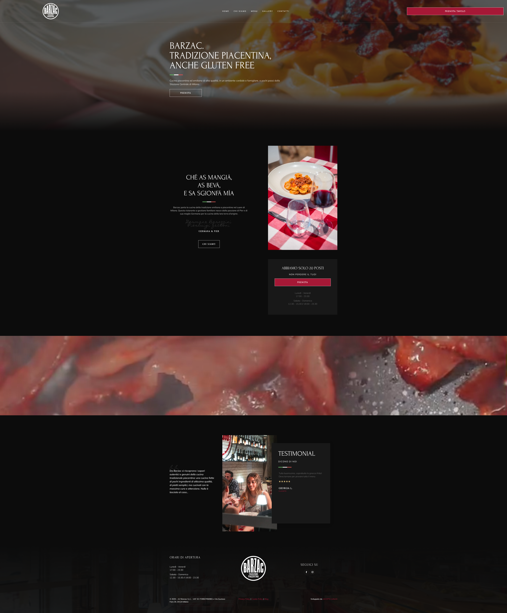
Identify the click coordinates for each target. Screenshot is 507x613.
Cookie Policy (257, 599)
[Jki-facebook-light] (306, 572)
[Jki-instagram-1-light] (312, 572)
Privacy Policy (244, 599)
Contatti (283, 11)
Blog (266, 599)
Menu (254, 11)
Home (225, 11)
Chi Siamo (240, 11)
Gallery (267, 11)
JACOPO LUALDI (330, 599)
